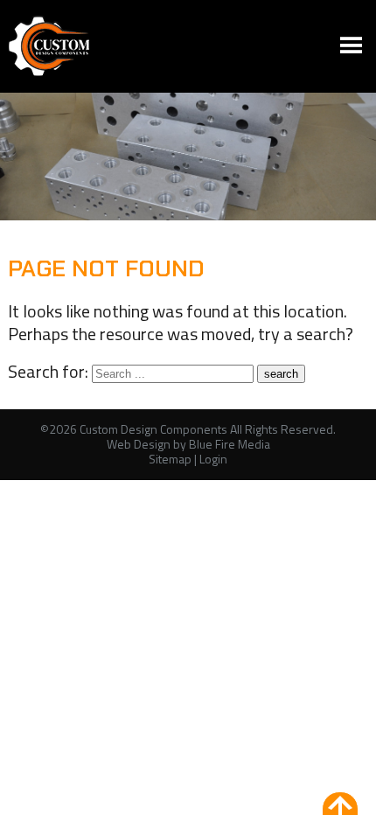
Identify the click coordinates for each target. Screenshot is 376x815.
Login (213, 458)
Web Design (139, 444)
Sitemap (170, 458)
